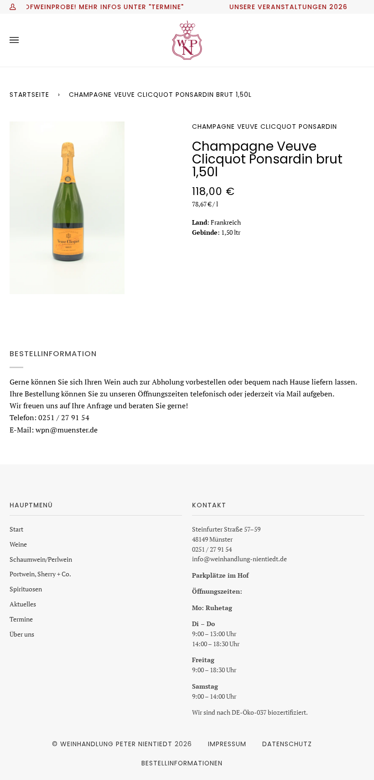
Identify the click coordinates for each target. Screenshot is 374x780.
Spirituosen (26, 589)
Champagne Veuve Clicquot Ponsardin (264, 126)
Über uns (22, 634)
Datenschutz (287, 743)
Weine (18, 544)
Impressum (227, 743)
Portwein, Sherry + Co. (40, 574)
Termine (21, 619)
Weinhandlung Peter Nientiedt (116, 743)
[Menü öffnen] (23, 40)
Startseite (29, 94)
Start (16, 529)
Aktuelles (23, 604)
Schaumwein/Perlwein (41, 559)
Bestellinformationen (182, 763)
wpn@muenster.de (67, 429)
